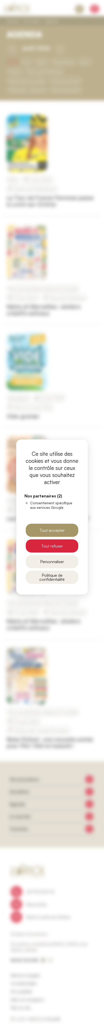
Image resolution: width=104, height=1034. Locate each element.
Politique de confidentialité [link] (52, 577)
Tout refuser (52, 545)
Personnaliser (52, 561)
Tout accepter (52, 530)
